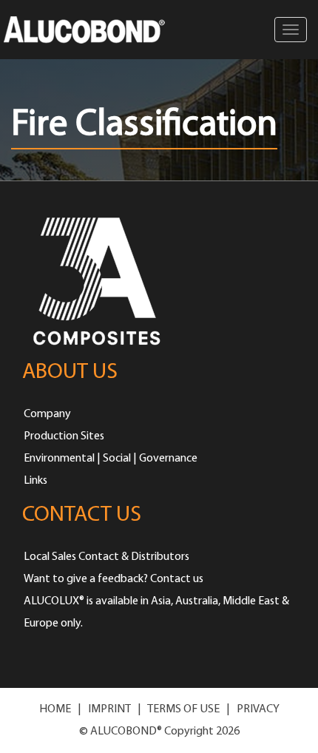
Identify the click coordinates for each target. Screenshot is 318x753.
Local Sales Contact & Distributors (106, 557)
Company (47, 414)
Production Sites (64, 436)
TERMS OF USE (183, 709)
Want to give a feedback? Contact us (113, 579)
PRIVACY (258, 709)
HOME (55, 709)
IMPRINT (109, 709)
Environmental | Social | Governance (110, 459)
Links (35, 481)
